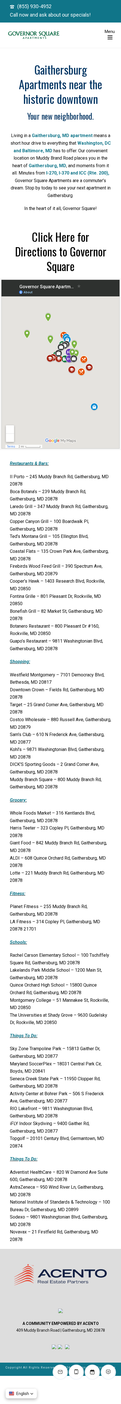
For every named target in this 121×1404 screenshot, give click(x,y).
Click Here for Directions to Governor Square (60, 251)
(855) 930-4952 (34, 6)
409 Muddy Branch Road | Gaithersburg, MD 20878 (60, 1330)
